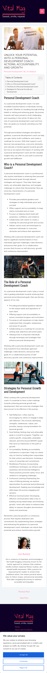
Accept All (24, 655)
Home (17, 627)
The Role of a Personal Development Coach (22, 87)
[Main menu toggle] (42, 11)
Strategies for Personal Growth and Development (19, 90)
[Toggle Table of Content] (39, 78)
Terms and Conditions (23, 630)
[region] (23, 652)
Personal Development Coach (17, 81)
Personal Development (13, 71)
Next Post (24, 598)
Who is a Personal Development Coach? (21, 84)
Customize (23, 661)
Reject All (23, 668)
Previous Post (24, 591)
